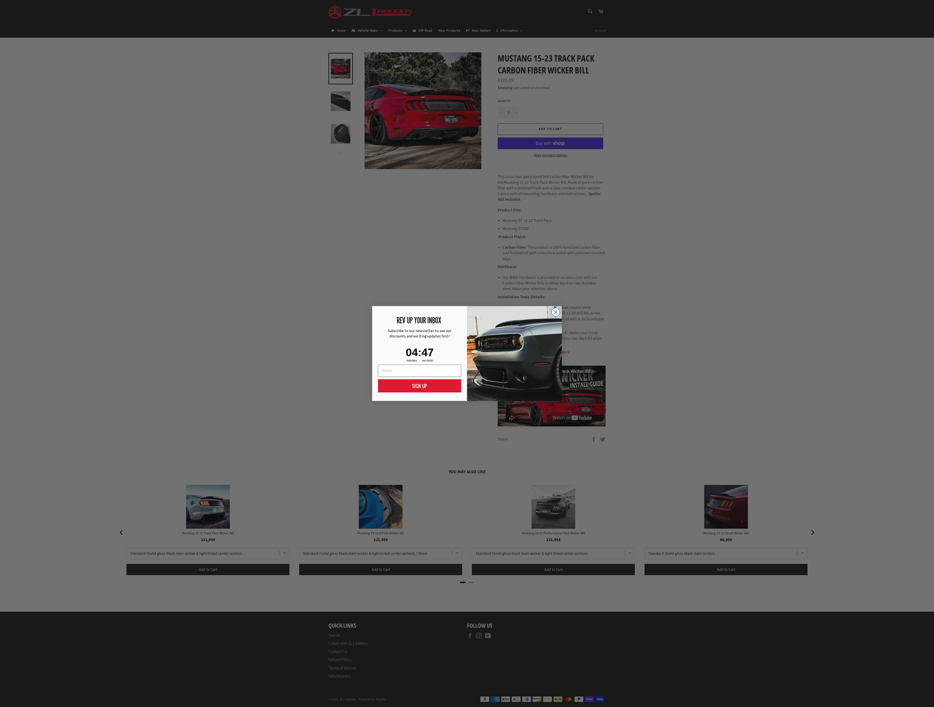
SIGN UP (419, 386)
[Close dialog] (555, 312)
